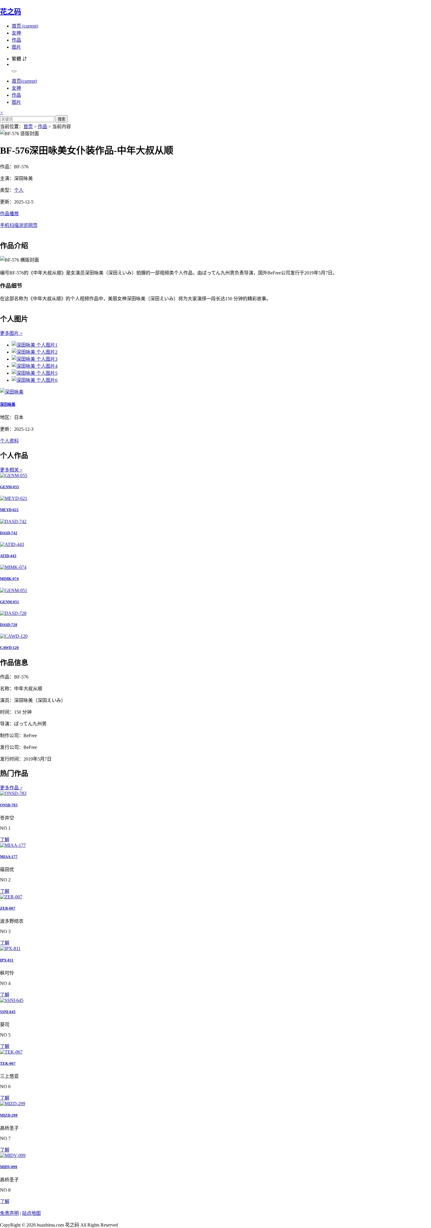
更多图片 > (11, 333)
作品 (16, 40)
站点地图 (31, 1213)
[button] (215, 219)
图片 (16, 47)
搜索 (61, 119)
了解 (4, 839)
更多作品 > (11, 787)
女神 (16, 32)
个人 (18, 190)
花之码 (10, 12)
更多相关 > (11, 469)
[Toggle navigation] (14, 71)
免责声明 (9, 1213)
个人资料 (9, 440)
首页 (25, 25)
